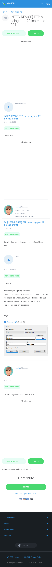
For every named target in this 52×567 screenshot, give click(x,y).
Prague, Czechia (28, 217)
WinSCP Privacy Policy (32, 557)
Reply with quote (12, 128)
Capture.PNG (12, 322)
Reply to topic (14, 33)
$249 (34, 494)
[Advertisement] (26, 69)
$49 (25, 494)
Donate (26, 487)
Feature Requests (15, 12)
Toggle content (26, 517)
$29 (21, 494)
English (25, 545)
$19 (16, 494)
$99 (29, 494)
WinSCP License (13, 557)
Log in (36, 33)
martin (17, 207)
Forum (4, 12)
